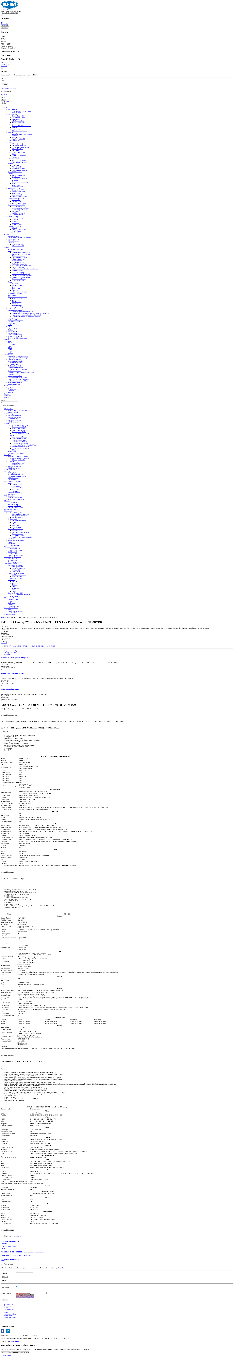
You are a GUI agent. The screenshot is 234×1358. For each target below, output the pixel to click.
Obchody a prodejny (18, 285)
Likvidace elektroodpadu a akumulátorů (19, 237)
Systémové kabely (17, 486)
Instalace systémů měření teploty (21, 274)
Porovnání (4, 66)
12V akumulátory (17, 201)
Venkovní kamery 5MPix (19, 430)
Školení (10, 325)
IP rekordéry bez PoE (18, 463)
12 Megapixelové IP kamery (20, 443)
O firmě (10, 387)
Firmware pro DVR (13, 331)
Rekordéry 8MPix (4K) (18, 460)
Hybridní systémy (17, 298)
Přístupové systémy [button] (13, 216)
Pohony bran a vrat (13, 233)
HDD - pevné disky (13, 140)
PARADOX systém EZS (19, 206)
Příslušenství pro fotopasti (19, 229)
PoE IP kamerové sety (18, 121)
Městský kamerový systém (19, 292)
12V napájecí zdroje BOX (19, 145)
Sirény (13, 586)
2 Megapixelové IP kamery (19, 437)
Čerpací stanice (16, 290)
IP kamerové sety (17, 119)
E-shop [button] (6, 108)
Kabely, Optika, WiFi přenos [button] (16, 152)
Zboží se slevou (8, 409)
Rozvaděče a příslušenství (19, 178)
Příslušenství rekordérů (18, 139)
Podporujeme (12, 389)
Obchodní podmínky (14, 236)
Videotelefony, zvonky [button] (14, 188)
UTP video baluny (9, 496)
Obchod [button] (6, 234)
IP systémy (15, 303)
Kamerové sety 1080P (18, 116)
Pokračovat (4, 62)
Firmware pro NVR (13, 333)
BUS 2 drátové (16, 193)
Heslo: (4, 81)
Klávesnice (15, 583)
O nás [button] (6, 385)
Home (2, 617)
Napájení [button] (10, 142)
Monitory (7, 501)
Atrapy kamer (16, 185)
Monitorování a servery (14, 466)
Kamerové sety (8, 414)
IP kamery (15, 127)
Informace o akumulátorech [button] (16, 310)
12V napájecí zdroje (17, 144)
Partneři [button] (6, 339)
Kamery (6, 423)
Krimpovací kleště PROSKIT (10, 689)
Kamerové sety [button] (12, 114)
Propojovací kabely (17, 488)
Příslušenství (15, 223)
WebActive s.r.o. (15, 1341)
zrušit (61, 1268)
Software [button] (7, 326)
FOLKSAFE (12, 344)
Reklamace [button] (11, 242)
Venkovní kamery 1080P (19, 427)
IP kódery (14, 450)
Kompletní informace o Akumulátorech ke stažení (26, 316)
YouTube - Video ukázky (15, 320)
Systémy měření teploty (18, 272)
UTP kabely (15, 489)
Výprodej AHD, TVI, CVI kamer (21, 111)
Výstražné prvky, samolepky (20, 182)
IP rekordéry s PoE (17, 465)
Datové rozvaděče (17, 530)
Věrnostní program (13, 241)
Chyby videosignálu (14, 321)
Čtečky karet (15, 221)
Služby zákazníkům (13, 239)
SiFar (9, 346)
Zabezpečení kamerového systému (22, 252)
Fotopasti (14, 228)
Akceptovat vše (5, 1352)
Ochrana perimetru (17, 260)
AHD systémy (16, 300)
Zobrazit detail (25, 1352)
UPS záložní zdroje (17, 149)
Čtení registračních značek (19, 257)
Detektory (14, 585)
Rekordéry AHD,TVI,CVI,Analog (22, 134)
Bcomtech (11, 351)
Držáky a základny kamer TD (20, 514)
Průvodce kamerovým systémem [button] (17, 297)
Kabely (14, 154)
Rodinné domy (16, 284)
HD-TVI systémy (17, 302)
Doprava (6, 1307)
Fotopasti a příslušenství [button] (15, 226)
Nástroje (10, 330)
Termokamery (16, 129)
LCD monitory (16, 165)
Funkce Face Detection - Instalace (21, 277)
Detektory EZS (16, 570)
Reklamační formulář (18, 246)
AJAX (10, 348)
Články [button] (10, 251)
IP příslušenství (16, 177)
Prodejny (7, 1312)
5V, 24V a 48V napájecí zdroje (21, 147)
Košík (2, 22)
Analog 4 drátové (17, 195)
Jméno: (4, 79)
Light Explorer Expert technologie (21, 254)
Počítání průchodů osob (18, 259)
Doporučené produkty (10, 651)
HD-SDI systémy (17, 305)
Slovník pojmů (12, 323)
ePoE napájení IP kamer (19, 279)
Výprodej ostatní (16, 112)
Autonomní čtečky (17, 224)
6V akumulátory (16, 200)
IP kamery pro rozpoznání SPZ (21, 446)
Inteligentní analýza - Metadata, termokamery (25, 269)
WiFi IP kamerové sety (18, 122)
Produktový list (17, 1236)
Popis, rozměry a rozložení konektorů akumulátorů (26, 315)
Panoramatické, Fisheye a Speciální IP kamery (25, 445)
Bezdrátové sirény (17, 576)
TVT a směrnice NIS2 (18, 262)
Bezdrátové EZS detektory (19, 575)
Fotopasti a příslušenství (11, 608)
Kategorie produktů (8, 405)
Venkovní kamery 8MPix (19, 432)
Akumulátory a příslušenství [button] (16, 198)
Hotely (14, 287)
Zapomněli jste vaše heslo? (8, 88)
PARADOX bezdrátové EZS (20, 208)
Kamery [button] (10, 124)
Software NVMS (13, 328)
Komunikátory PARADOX (20, 210)
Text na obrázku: (7, 1293)
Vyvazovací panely (17, 534)
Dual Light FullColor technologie (21, 265)
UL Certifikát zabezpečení (19, 264)
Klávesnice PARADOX (19, 568)
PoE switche (15, 524)
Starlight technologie (18, 280)
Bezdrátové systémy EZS (19, 213)
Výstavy (10, 392)
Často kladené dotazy (10, 1314)
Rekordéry (7, 455)
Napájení (7, 471)
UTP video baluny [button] (13, 159)
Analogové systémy (17, 307)
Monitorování (16, 137)
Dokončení (4, 27)
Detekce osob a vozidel (18, 256)
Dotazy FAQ (12, 308)
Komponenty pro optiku (19, 155)
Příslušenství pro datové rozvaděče (22, 537)
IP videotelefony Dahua (18, 191)
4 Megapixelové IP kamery (19, 438)
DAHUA (11, 349)
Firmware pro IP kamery (15, 335)
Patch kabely (15, 491)
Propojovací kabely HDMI (19, 170)
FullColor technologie (18, 267)
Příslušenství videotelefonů (19, 196)
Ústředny (14, 581)
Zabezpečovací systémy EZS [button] (16, 205)
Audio (13, 183)
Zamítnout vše (15, 1352)
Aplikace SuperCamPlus (15, 336)
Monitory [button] (10, 163)
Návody (10, 318)
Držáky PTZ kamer (17, 517)
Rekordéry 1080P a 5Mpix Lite (21, 458)
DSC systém (15, 211)
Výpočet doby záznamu (15, 293)
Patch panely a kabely (18, 535)
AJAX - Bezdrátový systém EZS (21, 594)
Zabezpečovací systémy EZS (12, 563)
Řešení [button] (10, 282)
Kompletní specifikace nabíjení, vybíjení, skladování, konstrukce (30, 313)
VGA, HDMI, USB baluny (20, 162)
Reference (11, 390)
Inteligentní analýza (17, 270)
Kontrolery (15, 219)
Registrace (4, 94)
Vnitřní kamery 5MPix (18, 428)
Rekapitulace (4, 25)
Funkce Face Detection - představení (22, 275)
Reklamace (7, 1306)
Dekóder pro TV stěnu (18, 168)
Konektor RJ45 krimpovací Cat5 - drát (13, 673)
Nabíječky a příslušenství (19, 203)
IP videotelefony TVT (18, 190)
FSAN (10, 343)
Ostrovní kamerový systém (19, 131)
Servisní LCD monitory (15, 172)
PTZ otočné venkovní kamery (20, 433)
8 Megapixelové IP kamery (19, 441)
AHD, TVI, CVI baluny (19, 160)
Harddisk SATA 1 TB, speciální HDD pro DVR (15, 657)
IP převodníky (16, 525)
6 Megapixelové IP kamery (19, 440)
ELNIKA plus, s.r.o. (6, 10)
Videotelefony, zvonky (10, 547)
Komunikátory (16, 588)
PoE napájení (15, 150)
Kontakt (6, 394)
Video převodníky (17, 167)
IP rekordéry (15, 136)
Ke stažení (7, 654)
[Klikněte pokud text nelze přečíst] (25, 1295)
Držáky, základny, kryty (19, 175)
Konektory (15, 180)
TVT (9, 341)
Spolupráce (7, 395)
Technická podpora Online (15, 249)
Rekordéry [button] (11, 132)
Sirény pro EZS (16, 571)
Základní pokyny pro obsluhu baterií (22, 311)
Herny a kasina (16, 288)
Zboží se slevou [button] (12, 109)
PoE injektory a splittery (19, 520)
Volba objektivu (12, 295)
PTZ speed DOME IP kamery (20, 448)
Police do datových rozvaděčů (20, 532)
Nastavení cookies (6, 1355)
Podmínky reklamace (18, 244)
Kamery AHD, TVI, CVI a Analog (22, 126)
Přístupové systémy (17, 218)
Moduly (14, 590)
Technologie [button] (8, 354)
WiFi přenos (15, 157)
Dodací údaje (4, 24)
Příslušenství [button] (11, 173)
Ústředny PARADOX (18, 566)
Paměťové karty (16, 231)
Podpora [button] (6, 247)
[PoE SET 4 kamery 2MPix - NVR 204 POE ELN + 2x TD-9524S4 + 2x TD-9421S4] (29, 646)
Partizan (10, 353)
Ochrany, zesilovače (17, 186)
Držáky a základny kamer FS (20, 516)
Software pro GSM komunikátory (18, 338)
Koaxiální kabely (17, 484)
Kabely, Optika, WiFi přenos (12, 481)
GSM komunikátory (17, 214)
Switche (14, 522)
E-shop (7, 617)
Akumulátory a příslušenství (12, 557)
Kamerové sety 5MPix (18, 117)
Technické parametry (10, 652)
